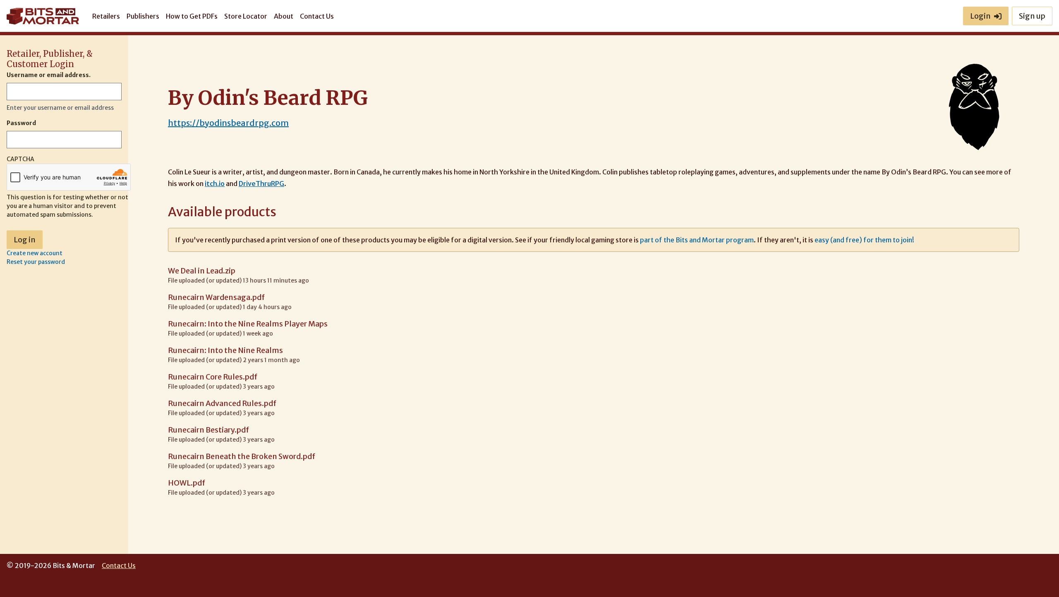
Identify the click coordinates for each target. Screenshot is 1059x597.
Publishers (143, 16)
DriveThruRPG (261, 183)
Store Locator (245, 16)
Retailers (106, 16)
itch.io (215, 183)
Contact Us (317, 16)
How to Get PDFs (192, 16)
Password (21, 123)
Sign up (1032, 16)
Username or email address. (49, 75)
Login (980, 16)
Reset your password (36, 262)
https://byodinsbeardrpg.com (228, 123)
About (283, 16)
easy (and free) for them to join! (864, 240)
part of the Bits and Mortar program (697, 240)
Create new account (34, 253)
